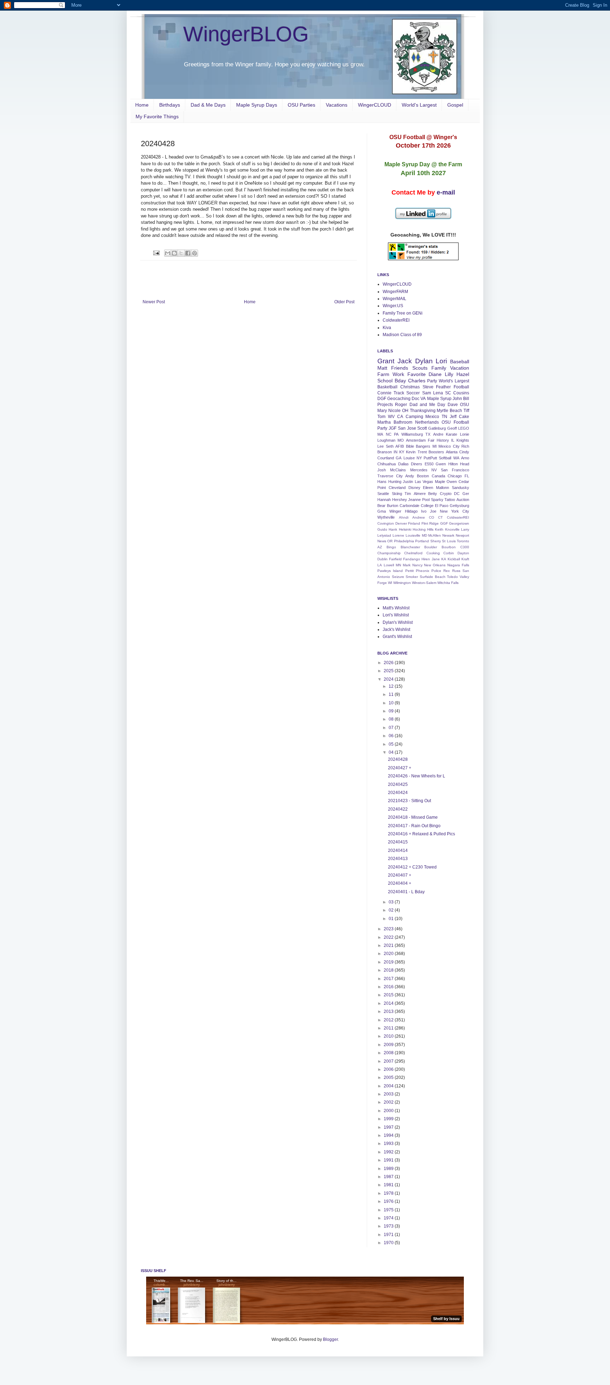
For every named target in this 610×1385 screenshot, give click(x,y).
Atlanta (452, 452)
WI (390, 583)
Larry (465, 529)
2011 (389, 1028)
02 (392, 910)
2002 (389, 1102)
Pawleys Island (390, 571)
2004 (389, 1085)
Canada (438, 476)
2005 (389, 1077)
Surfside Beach (432, 577)
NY (419, 458)
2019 (389, 962)
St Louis (448, 541)
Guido (382, 529)
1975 (389, 1209)
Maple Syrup (439, 398)
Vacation (459, 368)
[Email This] (167, 253)
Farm (383, 374)
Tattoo (449, 499)
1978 (389, 1193)
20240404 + (399, 883)
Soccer (413, 392)
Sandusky (460, 487)
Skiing (397, 493)
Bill (466, 398)
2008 (389, 1052)
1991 (389, 1160)
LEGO (463, 428)
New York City (454, 511)
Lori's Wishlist (396, 615)
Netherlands (427, 422)
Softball (445, 458)
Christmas (410, 386)
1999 (389, 1118)
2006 (389, 1069)
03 (392, 902)
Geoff (452, 428)
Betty (432, 493)
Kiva (387, 327)
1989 (389, 1168)
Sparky (437, 499)
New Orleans (434, 565)
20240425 (398, 784)
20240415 (398, 842)
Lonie (464, 434)
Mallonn (442, 487)
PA (396, 434)
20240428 (398, 759)
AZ (379, 547)
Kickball (454, 559)
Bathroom (403, 422)
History (443, 440)
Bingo (391, 547)
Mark (407, 565)
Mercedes (418, 470)
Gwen (441, 464)
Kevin (410, 452)
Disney (414, 487)
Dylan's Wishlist (398, 622)
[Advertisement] (248, 280)
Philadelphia (404, 541)
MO (400, 440)
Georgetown (459, 523)
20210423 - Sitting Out (409, 800)
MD (424, 535)
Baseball (459, 361)
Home (142, 105)
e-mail (446, 192)
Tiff (466, 410)
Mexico (432, 416)
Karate (451, 434)
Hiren (425, 559)
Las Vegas (424, 481)
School (385, 380)
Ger (465, 493)
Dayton (463, 553)
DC (457, 493)
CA (400, 416)
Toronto (463, 541)
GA (398, 458)
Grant (385, 361)
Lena (438, 392)
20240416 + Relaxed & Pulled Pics (421, 833)
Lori (441, 361)
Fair (431, 440)
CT (440, 517)
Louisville (413, 535)
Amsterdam (416, 440)
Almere (420, 493)
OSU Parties (301, 105)
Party (432, 380)
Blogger (330, 1339)
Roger (401, 404)
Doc (415, 398)
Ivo (423, 511)
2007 (389, 1061)
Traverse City (390, 476)
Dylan (424, 361)
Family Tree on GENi (403, 313)
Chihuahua (386, 464)
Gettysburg (459, 505)
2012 (389, 1019)
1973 (389, 1226)
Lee (380, 446)
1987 (389, 1176)
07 (392, 727)
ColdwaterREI (396, 320)
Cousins (461, 392)
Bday (400, 380)
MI (434, 446)
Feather (443, 386)
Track (399, 392)
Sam (426, 392)
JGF (392, 428)
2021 (389, 945)
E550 (429, 464)
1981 (389, 1184)
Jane (436, 559)
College (427, 505)
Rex (446, 571)
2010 (389, 1036)
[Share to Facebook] (187, 253)
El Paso (441, 505)
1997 (389, 1127)
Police (436, 571)
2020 (389, 953)
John (457, 398)
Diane (435, 374)
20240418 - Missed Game (413, 817)
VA (423, 398)
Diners (416, 464)
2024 (389, 679)
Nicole (394, 410)
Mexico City (449, 446)
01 (392, 918)
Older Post (344, 301)
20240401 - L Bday (406, 891)
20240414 (398, 850)
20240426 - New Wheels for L (416, 776)
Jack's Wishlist (396, 629)
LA (379, 565)
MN (398, 565)
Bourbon (449, 547)
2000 (389, 1110)
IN (395, 452)
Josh (381, 470)
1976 (389, 1201)
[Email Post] (156, 253)
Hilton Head (459, 464)
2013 (389, 1011)
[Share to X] (181, 253)
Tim (408, 493)
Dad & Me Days (208, 105)
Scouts (419, 368)
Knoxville (452, 529)
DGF (381, 398)
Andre (438, 434)
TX (427, 434)
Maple (440, 481)
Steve (428, 386)
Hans (382, 481)
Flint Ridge (430, 523)
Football (461, 386)
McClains (398, 470)
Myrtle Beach (449, 410)
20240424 (398, 792)
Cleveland (397, 487)
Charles (416, 380)
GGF (444, 523)
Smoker (412, 577)
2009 (389, 1044)
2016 (389, 986)
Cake (464, 416)
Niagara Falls (458, 565)
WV (391, 416)
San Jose (407, 428)
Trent (422, 452)
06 (392, 735)
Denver (401, 523)
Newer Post (154, 301)
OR (390, 541)
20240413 (398, 858)
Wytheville (386, 517)
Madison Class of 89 (402, 334)
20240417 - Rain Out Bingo (414, 825)
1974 (389, 1218)
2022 (389, 937)
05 (392, 744)
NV (434, 470)
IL (452, 440)
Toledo (452, 577)
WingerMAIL (394, 298)
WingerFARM (395, 291)
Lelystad (384, 535)
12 (392, 686)
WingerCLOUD (374, 105)
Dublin (382, 559)
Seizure (398, 577)
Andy (409, 476)
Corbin (448, 553)
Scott (422, 428)
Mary (382, 410)
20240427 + (399, 767)
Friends (399, 368)
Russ (456, 571)
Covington (385, 523)
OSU (464, 404)
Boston (423, 476)
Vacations (336, 105)
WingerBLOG (246, 34)
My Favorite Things (157, 116)
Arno (465, 458)
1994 (389, 1135)
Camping (414, 416)
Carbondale (409, 505)
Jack (404, 361)
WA (456, 458)
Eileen (428, 487)
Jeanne (414, 499)
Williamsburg (412, 434)
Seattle (383, 493)
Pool (426, 499)
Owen (452, 481)
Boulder (430, 547)
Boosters (436, 452)
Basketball (387, 386)
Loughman (386, 440)
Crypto (445, 493)
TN (444, 416)
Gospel (455, 105)
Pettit (409, 571)
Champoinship (389, 553)
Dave (453, 404)
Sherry (435, 541)
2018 (389, 970)
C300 (464, 547)
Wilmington (402, 583)
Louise (409, 458)
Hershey (399, 499)
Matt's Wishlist (396, 607)
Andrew (418, 517)
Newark (448, 535)
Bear (381, 505)
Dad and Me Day (427, 404)
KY (401, 452)
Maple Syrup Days (256, 105)
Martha (384, 422)
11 (392, 694)
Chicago (455, 476)
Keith (439, 529)
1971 (389, 1234)
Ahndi (403, 517)
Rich (465, 446)
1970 (389, 1242)
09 (392, 711)
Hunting (394, 481)
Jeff (453, 416)
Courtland (385, 458)
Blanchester (410, 547)
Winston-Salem (424, 583)
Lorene (398, 535)
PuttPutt (430, 458)
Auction (462, 499)
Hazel (462, 374)
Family (438, 368)
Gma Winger (389, 511)
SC (448, 392)
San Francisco (455, 470)
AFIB (399, 446)
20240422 (398, 809)
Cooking (433, 553)
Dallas (403, 464)
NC (388, 434)
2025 (389, 670)
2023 (389, 928)
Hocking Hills (423, 529)
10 (392, 702)
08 (392, 719)
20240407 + (399, 875)
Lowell (389, 565)
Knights (462, 440)
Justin (408, 481)
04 (392, 752)
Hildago (411, 511)
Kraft (465, 559)
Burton (392, 505)
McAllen (434, 535)
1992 (389, 1152)
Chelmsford (413, 553)
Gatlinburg (437, 428)
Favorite (416, 374)
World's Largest (419, 105)
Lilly (449, 374)
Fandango (411, 559)
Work (398, 374)
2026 (389, 662)
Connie (384, 392)
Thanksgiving (423, 410)
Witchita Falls (448, 583)
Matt (382, 368)
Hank (393, 529)
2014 (389, 1003)
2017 (389, 978)
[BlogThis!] (174, 253)
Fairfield (395, 559)
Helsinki (405, 529)
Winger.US (393, 305)
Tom (381, 416)
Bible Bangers (418, 446)
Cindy (464, 452)
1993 (389, 1143)
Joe (433, 511)
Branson (384, 452)
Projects (385, 404)
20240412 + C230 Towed (412, 867)
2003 (389, 1094)
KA (443, 559)
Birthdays (169, 105)
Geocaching (399, 398)
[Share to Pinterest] (194, 253)
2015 (389, 994)
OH (405, 410)
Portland (422, 541)
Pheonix (422, 571)
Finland (414, 523)
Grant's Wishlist (397, 636)
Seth (390, 446)
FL (467, 476)
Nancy (417, 565)
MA (380, 434)
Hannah (384, 499)
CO (431, 517)
